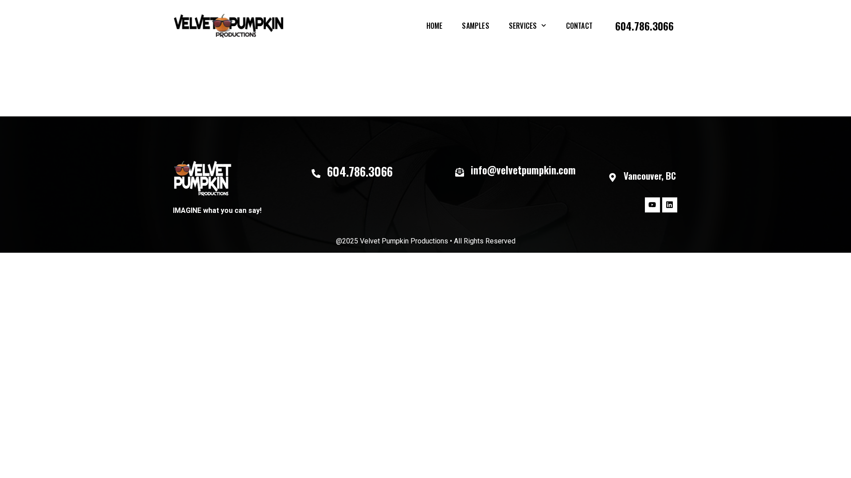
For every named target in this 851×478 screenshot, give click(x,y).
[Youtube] (652, 204)
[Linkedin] (669, 204)
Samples (475, 25)
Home (434, 25)
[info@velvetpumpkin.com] (459, 172)
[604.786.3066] (316, 173)
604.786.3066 (644, 26)
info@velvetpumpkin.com (523, 169)
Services (523, 25)
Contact (579, 25)
